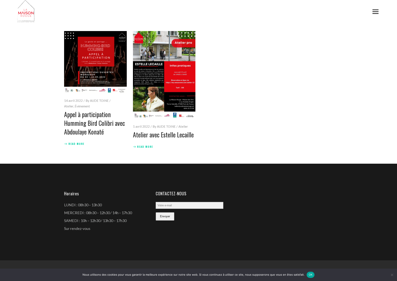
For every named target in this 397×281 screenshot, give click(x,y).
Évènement (82, 106)
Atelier (68, 106)
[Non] (392, 275)
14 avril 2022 (73, 100)
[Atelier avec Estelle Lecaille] (164, 75)
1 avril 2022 (141, 126)
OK (311, 274)
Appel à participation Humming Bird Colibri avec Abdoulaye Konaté (94, 123)
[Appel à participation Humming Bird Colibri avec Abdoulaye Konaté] (95, 62)
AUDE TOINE (99, 100)
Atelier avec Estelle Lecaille (163, 134)
